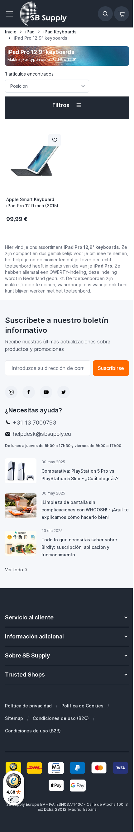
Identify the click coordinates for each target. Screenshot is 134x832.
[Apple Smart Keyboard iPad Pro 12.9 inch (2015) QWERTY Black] (34, 160)
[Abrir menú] (11, 13)
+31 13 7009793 (34, 422)
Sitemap (14, 718)
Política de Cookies (82, 705)
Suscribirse (111, 368)
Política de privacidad (28, 705)
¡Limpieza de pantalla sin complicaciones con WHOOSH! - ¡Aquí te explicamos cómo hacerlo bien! (85, 510)
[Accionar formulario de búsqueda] (105, 13)
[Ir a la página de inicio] (43, 13)
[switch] (13, 799)
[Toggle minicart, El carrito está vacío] (121, 13)
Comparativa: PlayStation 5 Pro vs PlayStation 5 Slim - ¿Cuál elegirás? (79, 474)
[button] (67, 105)
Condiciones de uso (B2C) (61, 718)
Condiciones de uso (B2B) (33, 730)
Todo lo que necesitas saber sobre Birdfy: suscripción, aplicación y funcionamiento (79, 547)
